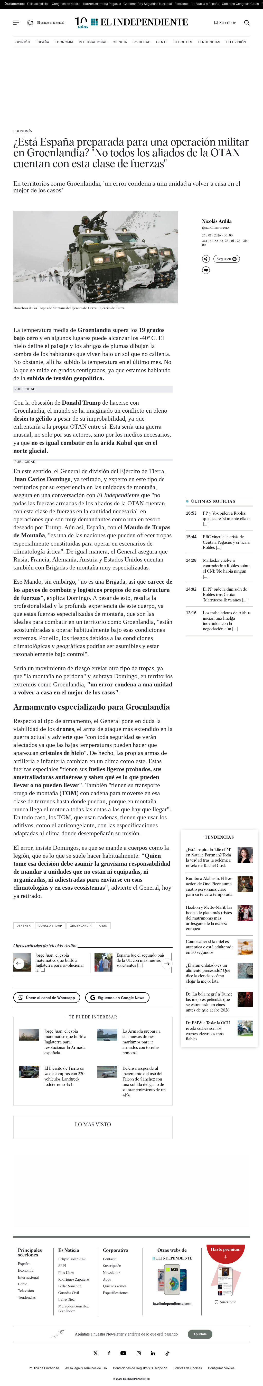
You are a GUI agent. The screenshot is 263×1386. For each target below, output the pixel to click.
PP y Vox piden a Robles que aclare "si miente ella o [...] (226, 518)
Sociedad (142, 42)
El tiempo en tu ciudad (50, 22)
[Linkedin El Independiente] (153, 1354)
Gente (162, 42)
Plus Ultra (66, 1273)
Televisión (236, 42)
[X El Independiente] (95, 1353)
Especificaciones (115, 1293)
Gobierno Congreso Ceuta (240, 3)
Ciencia (120, 42)
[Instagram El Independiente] (139, 1354)
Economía (64, 42)
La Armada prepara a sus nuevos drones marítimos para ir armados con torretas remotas (142, 1042)
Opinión (22, 42)
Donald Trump (50, 926)
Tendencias (209, 42)
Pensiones (181, 3)
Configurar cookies (221, 1368)
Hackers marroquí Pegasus (102, 3)
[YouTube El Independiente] (123, 1353)
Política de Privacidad (44, 1368)
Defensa (24, 926)
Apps (107, 1279)
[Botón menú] (16, 23)
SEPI (62, 1266)
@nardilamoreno (215, 227)
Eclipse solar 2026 (72, 1259)
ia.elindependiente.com (172, 1304)
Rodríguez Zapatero (73, 1279)
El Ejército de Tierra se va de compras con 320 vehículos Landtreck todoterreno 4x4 (64, 1076)
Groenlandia (81, 926)
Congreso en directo (66, 3)
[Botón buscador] (247, 22)
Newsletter (111, 1273)
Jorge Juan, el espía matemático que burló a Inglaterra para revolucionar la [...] (59, 963)
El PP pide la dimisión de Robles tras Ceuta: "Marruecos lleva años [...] (225, 594)
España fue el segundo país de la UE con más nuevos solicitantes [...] (141, 960)
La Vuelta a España (205, 3)
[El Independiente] (131, 22)
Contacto (109, 1259)
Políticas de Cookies (187, 1368)
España (42, 42)
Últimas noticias (38, 3)
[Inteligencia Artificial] (172, 1293)
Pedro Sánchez (69, 1286)
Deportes (182, 42)
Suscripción (112, 1266)
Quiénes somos (115, 1286)
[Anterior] (18, 963)
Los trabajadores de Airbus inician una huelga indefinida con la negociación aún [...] (227, 620)
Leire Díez (66, 1299)
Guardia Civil (68, 1293)
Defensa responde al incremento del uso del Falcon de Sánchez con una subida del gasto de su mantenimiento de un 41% (144, 1082)
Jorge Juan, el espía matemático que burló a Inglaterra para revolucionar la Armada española (65, 1042)
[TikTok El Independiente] (167, 1354)
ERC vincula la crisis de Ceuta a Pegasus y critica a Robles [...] (226, 542)
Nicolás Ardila (217, 221)
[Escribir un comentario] (206, 270)
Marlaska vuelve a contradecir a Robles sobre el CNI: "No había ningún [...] (226, 568)
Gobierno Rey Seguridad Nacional (148, 3)
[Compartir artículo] (206, 259)
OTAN (103, 926)
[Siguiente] (167, 963)
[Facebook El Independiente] (109, 1354)
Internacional (93, 42)
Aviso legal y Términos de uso (86, 1368)
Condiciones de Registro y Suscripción (140, 1368)
